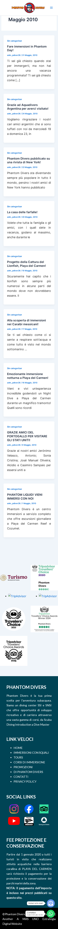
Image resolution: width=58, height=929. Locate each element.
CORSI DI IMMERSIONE (29, 762)
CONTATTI (21, 776)
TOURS (18, 757)
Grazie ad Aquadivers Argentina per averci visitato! (27, 106)
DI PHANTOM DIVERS (28, 772)
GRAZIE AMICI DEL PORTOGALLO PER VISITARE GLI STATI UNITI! (27, 436)
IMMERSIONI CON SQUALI (31, 752)
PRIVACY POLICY (25, 781)
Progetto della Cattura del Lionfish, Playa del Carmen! (26, 263)
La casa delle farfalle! (22, 212)
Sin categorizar (14, 41)
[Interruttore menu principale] (51, 7)
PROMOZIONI (23, 767)
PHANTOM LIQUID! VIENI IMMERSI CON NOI (24, 496)
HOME (18, 748)
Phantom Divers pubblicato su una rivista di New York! (28, 160)
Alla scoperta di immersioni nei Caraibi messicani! (26, 322)
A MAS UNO (28, 919)
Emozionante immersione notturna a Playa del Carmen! (27, 375)
